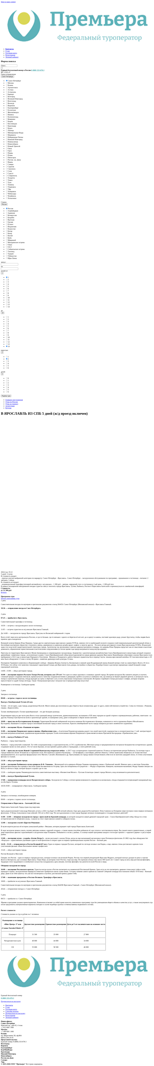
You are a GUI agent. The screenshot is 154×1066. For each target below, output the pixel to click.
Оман (10, 245)
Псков (10, 155)
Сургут (10, 173)
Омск (10, 148)
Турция (10, 254)
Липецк (11, 130)
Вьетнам (11, 220)
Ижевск (11, 115)
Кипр (10, 233)
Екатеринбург (13, 108)
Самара (10, 164)
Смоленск (11, 169)
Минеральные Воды (15, 133)
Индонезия (12, 227)
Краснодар (12, 126)
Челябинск (12, 196)
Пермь (10, 153)
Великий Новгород (15, 99)
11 (8, 300)
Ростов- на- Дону (14, 160)
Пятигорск (12, 158)
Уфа (9, 189)
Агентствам (10, 406)
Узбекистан (12, 256)
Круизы (8, 408)
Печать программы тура (10, 598)
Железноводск (13, 112)
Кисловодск (12, 124)
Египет (10, 224)
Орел (10, 151)
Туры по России (11, 402)
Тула (9, 182)
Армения (11, 213)
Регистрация (10, 55)
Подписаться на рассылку (11, 1001)
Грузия (10, 222)
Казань (10, 85)
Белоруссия (12, 215)
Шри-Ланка (12, 258)
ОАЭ (10, 247)
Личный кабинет (11, 57)
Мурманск (12, 135)
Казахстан (12, 229)
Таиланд (11, 251)
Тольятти (11, 178)
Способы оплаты (11, 1011)
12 (9, 302)
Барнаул (11, 94)
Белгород (11, 97)
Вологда (11, 103)
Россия (10, 208)
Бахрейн (11, 218)
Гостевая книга (11, 53)
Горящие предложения (14, 400)
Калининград (13, 117)
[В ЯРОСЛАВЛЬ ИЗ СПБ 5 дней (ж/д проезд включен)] (77, 570)
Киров (10, 121)
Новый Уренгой (14, 146)
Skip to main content (8, 2)
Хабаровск (12, 191)
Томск (10, 180)
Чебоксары (12, 194)
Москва (11, 83)
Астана (10, 90)
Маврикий (12, 240)
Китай (10, 236)
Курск (10, 128)
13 (9, 304)
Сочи (10, 171)
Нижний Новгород (15, 139)
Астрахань (12, 92)
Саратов (11, 167)
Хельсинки (12, 198)
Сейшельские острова (16, 249)
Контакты (9, 1005)
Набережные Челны (15, 137)
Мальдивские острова (16, 242)
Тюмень (11, 185)
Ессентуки (12, 110)
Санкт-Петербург (14, 81)
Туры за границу (11, 404)
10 (9, 298)
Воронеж (11, 106)
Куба (9, 238)
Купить (4, 592)
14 (9, 307)
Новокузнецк (13, 142)
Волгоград (12, 101)
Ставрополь (12, 176)
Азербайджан (13, 211)
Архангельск (13, 87)
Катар (10, 231)
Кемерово (11, 119)
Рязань (10, 162)
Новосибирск (13, 144)
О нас (7, 51)
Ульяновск (12, 187)
